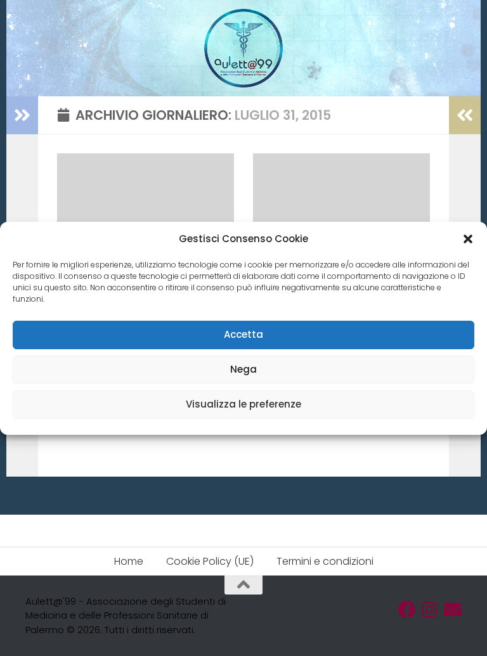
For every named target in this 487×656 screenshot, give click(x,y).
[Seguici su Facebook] (407, 610)
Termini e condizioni (324, 561)
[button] (468, 239)
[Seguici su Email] (453, 610)
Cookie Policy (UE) (210, 561)
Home (128, 561)
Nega (243, 369)
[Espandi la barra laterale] (22, 115)
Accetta (243, 334)
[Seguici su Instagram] (430, 610)
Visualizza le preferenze (243, 404)
